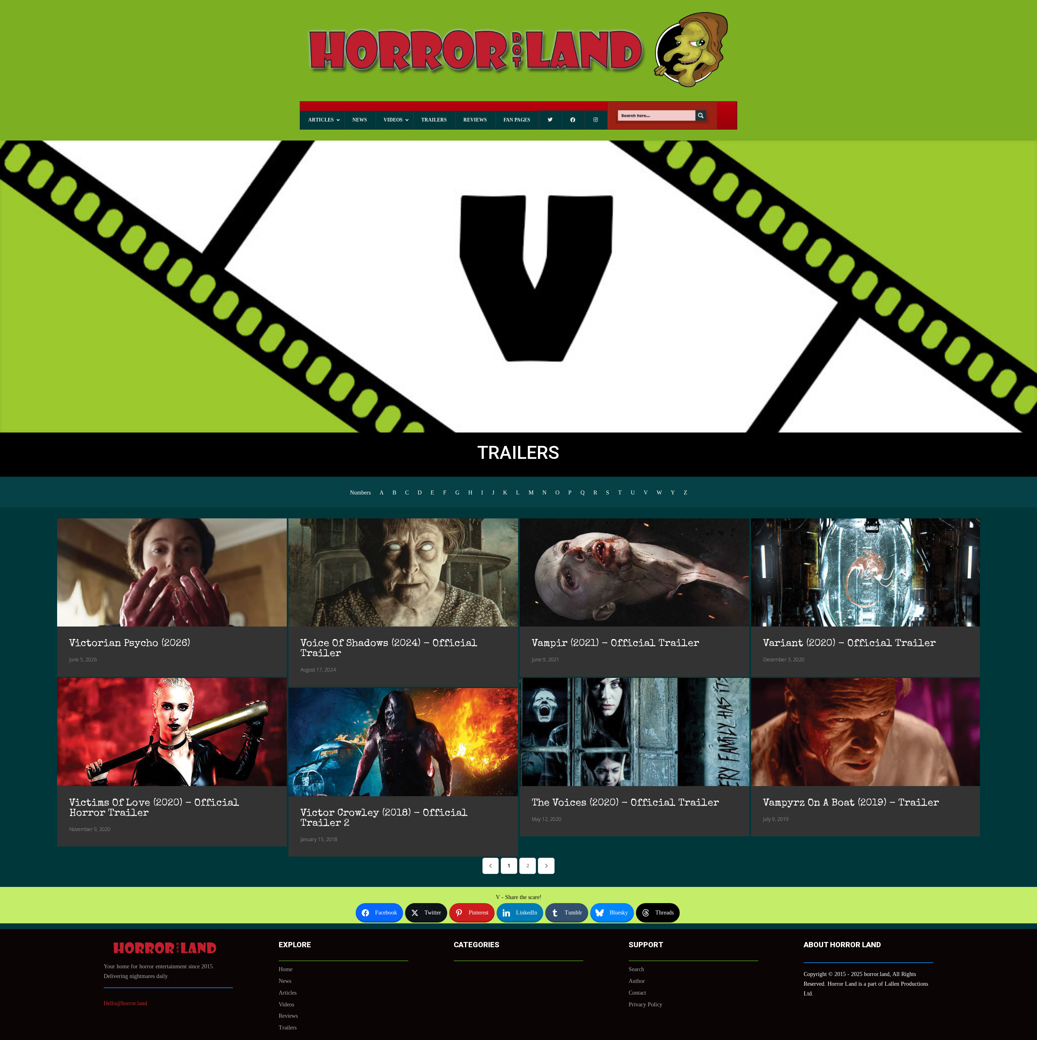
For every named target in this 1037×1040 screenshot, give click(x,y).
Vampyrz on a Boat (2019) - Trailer (851, 803)
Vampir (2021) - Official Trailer (615, 644)
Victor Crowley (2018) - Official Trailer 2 (384, 818)
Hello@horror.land (125, 1003)
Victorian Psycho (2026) (129, 644)
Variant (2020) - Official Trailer (849, 644)
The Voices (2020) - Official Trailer (625, 803)
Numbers (360, 493)
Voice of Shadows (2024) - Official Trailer (389, 649)
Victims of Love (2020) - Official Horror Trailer (154, 808)
